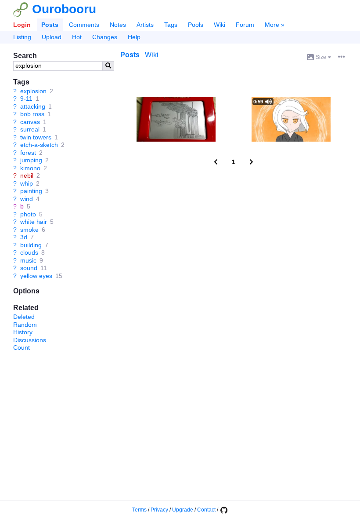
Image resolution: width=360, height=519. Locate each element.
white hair (33, 221)
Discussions (29, 340)
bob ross (32, 113)
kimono (30, 168)
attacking (32, 106)
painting (31, 190)
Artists (145, 24)
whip (26, 183)
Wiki (219, 24)
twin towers (35, 137)
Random (25, 324)
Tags (170, 24)
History (22, 332)
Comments (84, 24)
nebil (26, 175)
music (28, 260)
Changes (104, 36)
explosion (33, 91)
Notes (118, 24)
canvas (30, 121)
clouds (29, 252)
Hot (77, 36)
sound (28, 267)
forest (28, 152)
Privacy (159, 510)
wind (26, 198)
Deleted (24, 316)
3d (23, 237)
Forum (245, 24)
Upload (51, 36)
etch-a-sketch (39, 144)
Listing (22, 36)
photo (28, 214)
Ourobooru (64, 9)
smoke (29, 229)
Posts (49, 24)
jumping (31, 160)
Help (134, 36)
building (31, 245)
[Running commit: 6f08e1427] (223, 510)
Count (21, 347)
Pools (195, 24)
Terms (139, 510)
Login (22, 24)
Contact (206, 510)
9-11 (26, 98)
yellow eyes (36, 275)
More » (274, 24)
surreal (30, 129)
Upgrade (182, 510)
